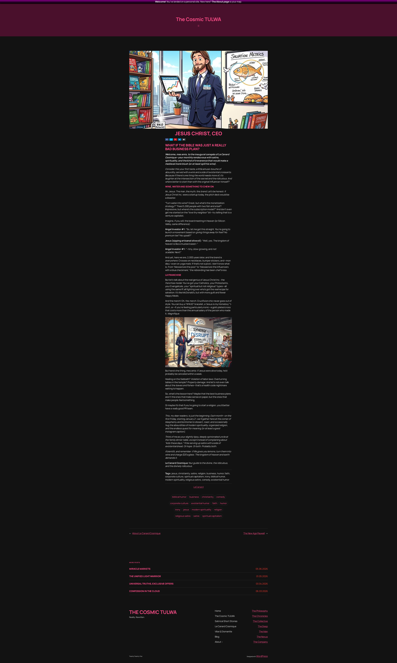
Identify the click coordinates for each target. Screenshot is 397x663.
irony (177, 509)
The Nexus (262, 636)
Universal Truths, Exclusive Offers (151, 583)
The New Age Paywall (254, 533)
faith (214, 503)
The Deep (263, 626)
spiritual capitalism (212, 516)
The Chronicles (260, 616)
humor (223, 503)
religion (218, 509)
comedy (220, 496)
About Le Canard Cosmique (146, 533)
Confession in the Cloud (144, 591)
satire (196, 516)
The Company (260, 641)
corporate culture (179, 503)
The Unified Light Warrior (145, 576)
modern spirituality (201, 509)
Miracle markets (139, 569)
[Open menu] (198, 26)
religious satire (183, 516)
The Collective (260, 621)
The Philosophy (260, 610)
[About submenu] (222, 641)
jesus (186, 509)
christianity (208, 496)
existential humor (200, 503)
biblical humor (179, 496)
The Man (263, 631)
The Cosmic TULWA (198, 19)
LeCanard (198, 486)
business (194, 496)
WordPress (262, 656)
